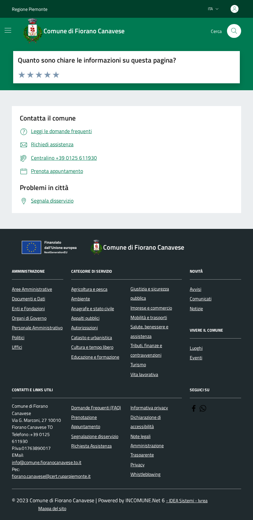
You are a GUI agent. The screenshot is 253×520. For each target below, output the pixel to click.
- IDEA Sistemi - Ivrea (187, 500)
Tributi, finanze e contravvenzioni (146, 350)
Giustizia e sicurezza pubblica (149, 293)
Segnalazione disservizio (94, 436)
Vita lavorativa (144, 374)
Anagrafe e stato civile (92, 308)
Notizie (196, 308)
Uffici (17, 347)
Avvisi (195, 289)
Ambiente (80, 298)
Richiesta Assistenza (91, 446)
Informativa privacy (149, 407)
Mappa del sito (52, 508)
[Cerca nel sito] (234, 31)
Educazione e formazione (95, 357)
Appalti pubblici (85, 318)
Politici (18, 337)
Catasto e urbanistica (91, 337)
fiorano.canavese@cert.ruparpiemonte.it (51, 476)
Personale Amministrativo (37, 327)
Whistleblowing (145, 474)
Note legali (140, 436)
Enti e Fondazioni (28, 308)
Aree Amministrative (32, 289)
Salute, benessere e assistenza (149, 331)
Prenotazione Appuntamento (85, 422)
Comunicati (200, 298)
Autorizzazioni (84, 327)
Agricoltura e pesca (89, 289)
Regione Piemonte (29, 9)
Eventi (196, 357)
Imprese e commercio (151, 308)
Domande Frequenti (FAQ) (96, 407)
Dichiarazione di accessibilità (145, 422)
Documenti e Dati (28, 298)
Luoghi (196, 348)
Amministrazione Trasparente (147, 450)
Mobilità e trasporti (148, 317)
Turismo (138, 364)
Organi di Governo (29, 318)
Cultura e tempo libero (92, 347)
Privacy (137, 464)
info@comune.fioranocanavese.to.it (46, 462)
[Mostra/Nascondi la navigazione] (8, 30)
